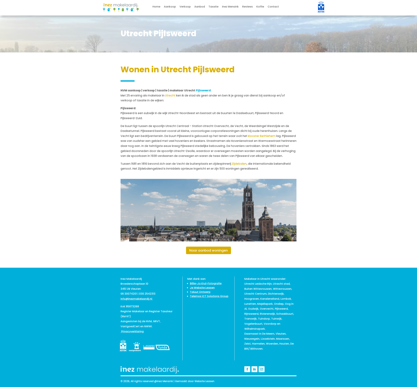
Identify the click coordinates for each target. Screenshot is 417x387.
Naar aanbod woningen (208, 250)
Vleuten (281, 334)
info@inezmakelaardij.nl (136, 299)
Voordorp (270, 324)
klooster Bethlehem (261, 136)
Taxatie (213, 7)
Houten (284, 344)
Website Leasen (204, 381)
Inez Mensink (230, 7)
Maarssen (282, 339)
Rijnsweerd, (251, 314)
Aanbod (199, 7)
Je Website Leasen (202, 288)
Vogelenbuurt (253, 324)
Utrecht (170, 95)
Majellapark (265, 304)
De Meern (268, 334)
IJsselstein (268, 339)
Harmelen (258, 344)
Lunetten (250, 304)
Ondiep (279, 304)
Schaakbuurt (284, 314)
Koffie (260, 7)
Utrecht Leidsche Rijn (258, 284)
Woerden (272, 344)
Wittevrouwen (282, 289)
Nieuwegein (251, 339)
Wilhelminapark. (255, 329)
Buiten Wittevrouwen (258, 289)
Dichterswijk (276, 294)
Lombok (285, 299)
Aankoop (170, 7)
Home (156, 7)
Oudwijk (253, 309)
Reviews (247, 7)
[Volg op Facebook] (247, 369)
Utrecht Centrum (255, 294)
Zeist (247, 344)
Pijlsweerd (281, 309)
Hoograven (251, 299)
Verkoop (185, 7)
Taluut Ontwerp (200, 292)
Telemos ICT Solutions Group (209, 296)
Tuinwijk (276, 319)
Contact (273, 7)
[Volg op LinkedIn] (254, 369)
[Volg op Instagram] (262, 369)
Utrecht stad (281, 284)
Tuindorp (264, 319)
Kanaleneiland (269, 299)
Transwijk (250, 319)
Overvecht (266, 309)
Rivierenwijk (267, 314)
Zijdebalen (239, 164)
